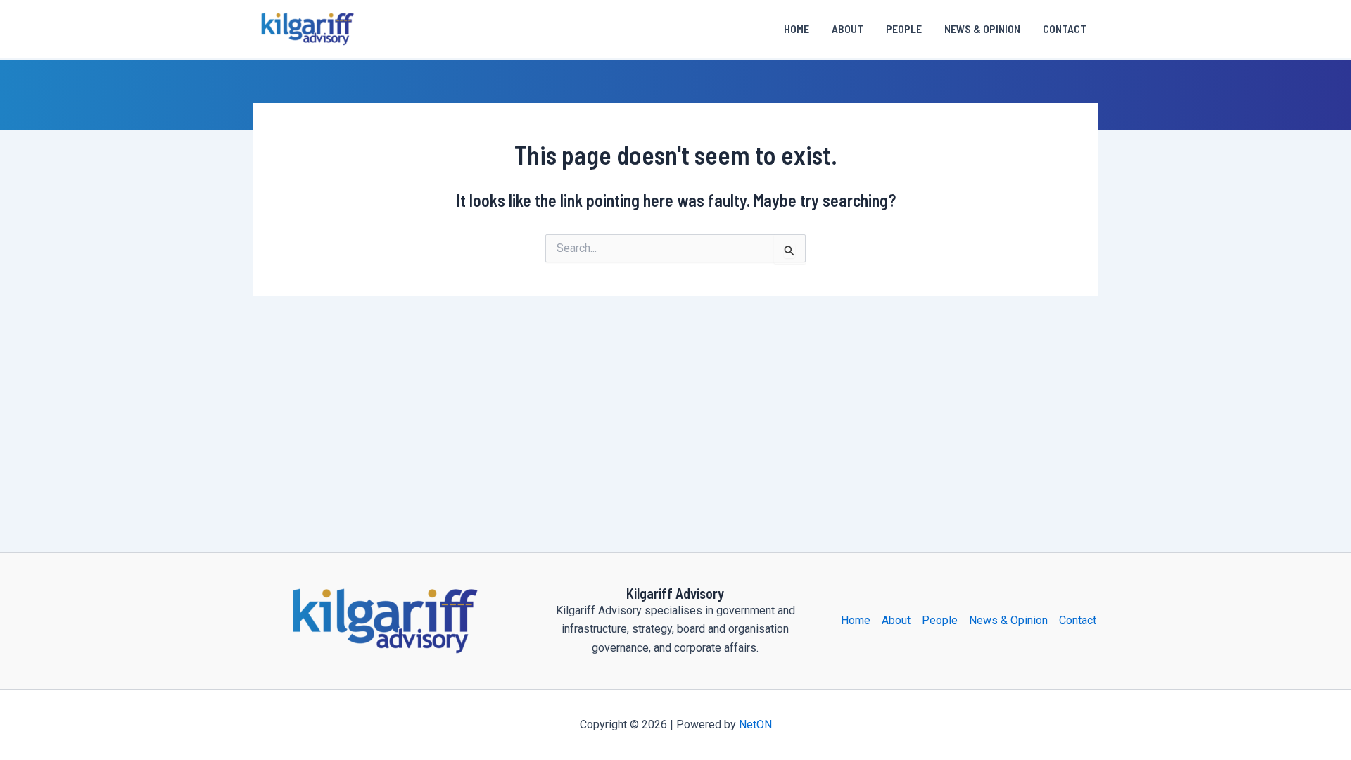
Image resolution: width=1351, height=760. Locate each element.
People (904, 28)
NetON (755, 724)
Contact (1064, 28)
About (847, 28)
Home (796, 28)
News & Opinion (982, 28)
